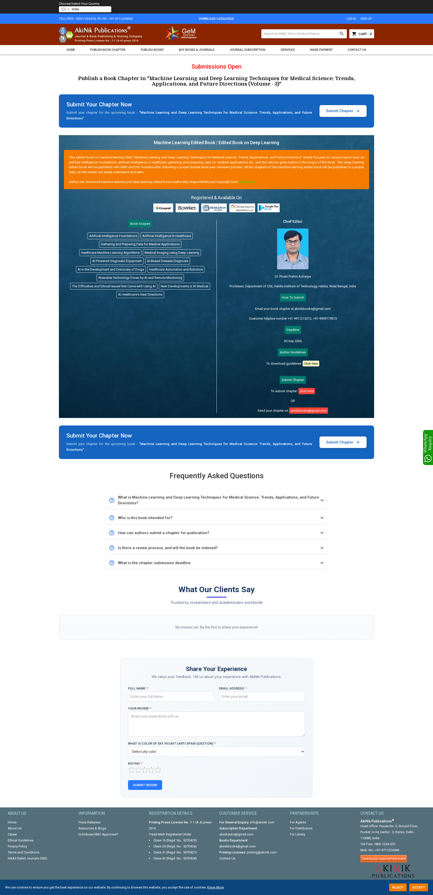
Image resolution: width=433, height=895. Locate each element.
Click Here (246, 182)
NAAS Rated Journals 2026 (27, 858)
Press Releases (89, 822)
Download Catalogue (216, 19)
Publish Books (152, 50)
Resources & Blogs (92, 828)
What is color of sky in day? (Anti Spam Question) (172, 743)
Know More (215, 887)
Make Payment (321, 50)
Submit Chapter (343, 111)
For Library (297, 834)
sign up (366, 19)
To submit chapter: (292, 391)
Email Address (233, 688)
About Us (15, 828)
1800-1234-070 (384, 844)
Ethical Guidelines (20, 840)
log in (351, 19)
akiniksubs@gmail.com (236, 834)
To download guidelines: (292, 363)
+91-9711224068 (387, 850)
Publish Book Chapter (108, 50)
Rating (135, 763)
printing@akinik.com (262, 852)
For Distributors (301, 828)
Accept (418, 887)
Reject (398, 887)
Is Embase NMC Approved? (98, 834)
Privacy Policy (17, 846)
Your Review (139, 708)
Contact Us (357, 50)
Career (12, 834)
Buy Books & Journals (196, 50)
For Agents (298, 822)
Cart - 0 (362, 33)
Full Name (138, 688)
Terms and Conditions (23, 852)
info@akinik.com (262, 822)
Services (288, 50)
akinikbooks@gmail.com (237, 846)
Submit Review (145, 785)
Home (71, 50)
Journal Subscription (247, 50)
